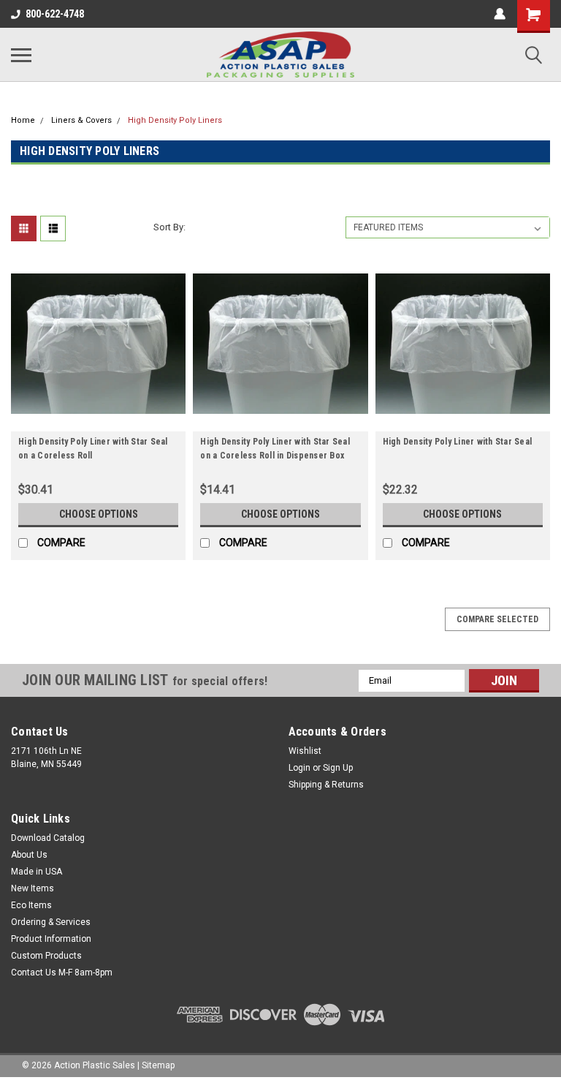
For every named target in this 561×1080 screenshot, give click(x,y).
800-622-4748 (55, 14)
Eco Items (31, 905)
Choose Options (98, 514)
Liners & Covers (81, 120)
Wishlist (305, 751)
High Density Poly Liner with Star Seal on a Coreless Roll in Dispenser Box (275, 449)
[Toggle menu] (21, 55)
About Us (29, 855)
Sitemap (158, 1065)
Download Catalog (48, 838)
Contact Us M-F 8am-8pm (61, 972)
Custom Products (46, 956)
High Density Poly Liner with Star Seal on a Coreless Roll (93, 449)
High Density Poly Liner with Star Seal (458, 442)
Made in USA (36, 871)
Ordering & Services (51, 922)
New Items (32, 888)
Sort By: (169, 227)
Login (299, 768)
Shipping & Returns (326, 784)
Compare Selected (497, 619)
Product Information (51, 939)
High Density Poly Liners (175, 120)
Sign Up (338, 768)
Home (23, 120)
